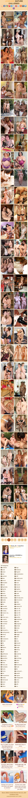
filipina (4, 647)
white (17, 682)
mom (17, 582)
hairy (3, 662)
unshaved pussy (20, 671)
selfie (17, 636)
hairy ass (4, 664)
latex (3, 684)
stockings (18, 658)
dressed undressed (7, 630)
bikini (3, 591)
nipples (18, 589)
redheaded (19, 632)
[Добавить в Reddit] (18, 6)
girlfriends (5, 654)
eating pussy (5, 632)
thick (17, 662)
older (17, 602)
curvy (3, 628)
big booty (4, 587)
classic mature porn (7, 613)
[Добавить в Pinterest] (16, 6)
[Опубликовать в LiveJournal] (14, 6)
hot (3, 673)
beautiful (4, 582)
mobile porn (19, 578)
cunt (3, 626)
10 (19, 540)
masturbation (19, 574)
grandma (4, 658)
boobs (4, 600)
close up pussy (6, 617)
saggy (17, 634)
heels (3, 669)
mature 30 (19, 606)
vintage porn (19, 677)
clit (3, 615)
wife (17, 684)
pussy (17, 628)
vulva (17, 679)
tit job (17, 667)
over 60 (18, 613)
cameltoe (4, 608)
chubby (4, 610)
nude (17, 593)
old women (19, 600)
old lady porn (19, 597)
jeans (3, 682)
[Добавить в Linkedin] (11, 6)
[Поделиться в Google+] (9, 6)
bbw (3, 578)
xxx (17, 686)
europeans (5, 638)
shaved (18, 643)
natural (18, 587)
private (18, 626)
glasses (4, 656)
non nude (18, 591)
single (17, 647)
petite (17, 621)
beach (4, 580)
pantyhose (19, 619)
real (17, 630)
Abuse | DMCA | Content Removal (10, 792)
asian (3, 572)
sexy (17, 641)
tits (17, 669)
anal (3, 569)
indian (4, 677)
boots (3, 602)
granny (4, 660)
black (3, 593)
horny (3, 671)
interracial (5, 679)
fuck (3, 649)
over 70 (18, 615)
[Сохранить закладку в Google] (7, 6)
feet (3, 645)
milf (17, 576)
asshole (4, 576)
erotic (3, 636)
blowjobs (4, 597)
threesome (19, 664)
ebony (4, 634)
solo (17, 656)
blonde (4, 595)
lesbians (18, 569)
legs (17, 567)
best (3, 584)
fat (3, 643)
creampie (4, 621)
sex (17, 638)
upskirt (18, 673)
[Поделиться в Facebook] (4, 6)
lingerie (18, 572)
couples (4, 619)
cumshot (4, 623)
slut (17, 651)
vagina (18, 675)
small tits (18, 654)
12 (25, 540)
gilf (3, 651)
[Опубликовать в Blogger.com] (2, 6)
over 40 (18, 608)
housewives (5, 675)
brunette (4, 606)
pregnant (18, 623)
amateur (4, 567)
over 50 (18, 610)
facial (3, 641)
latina (3, 686)
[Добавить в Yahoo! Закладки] (14, 8)
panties (18, 617)
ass (3, 574)
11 (22, 540)
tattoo (17, 660)
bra (3, 604)
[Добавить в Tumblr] (23, 6)
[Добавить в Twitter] (25, 6)
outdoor (18, 604)
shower (18, 645)
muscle (18, 584)
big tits (4, 589)
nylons (18, 595)
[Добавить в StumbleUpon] (21, 6)
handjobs (4, 667)
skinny (18, 649)
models (18, 580)
